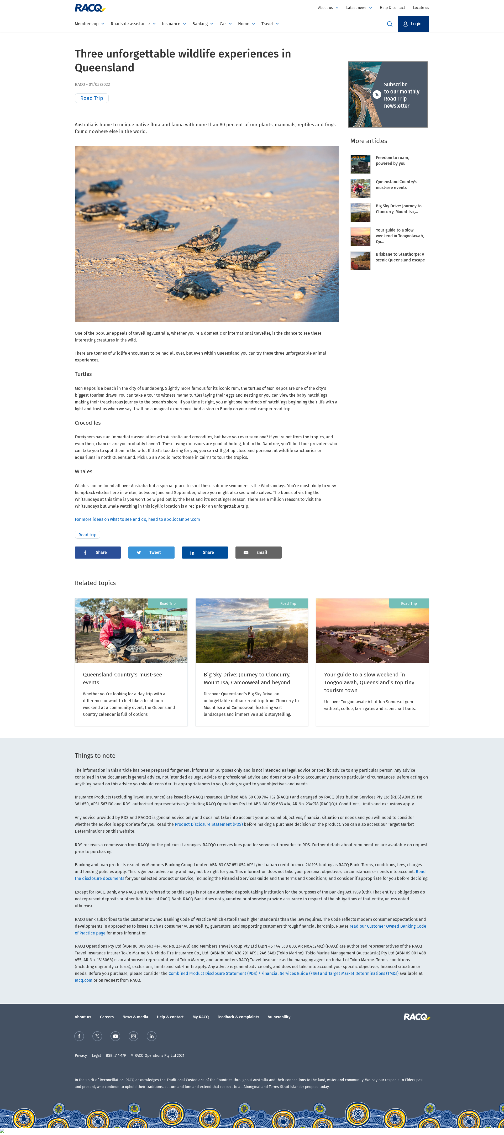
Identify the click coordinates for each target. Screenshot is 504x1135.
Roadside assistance (130, 23)
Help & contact (392, 8)
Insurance (171, 23)
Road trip (87, 534)
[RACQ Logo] (416, 1017)
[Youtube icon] (115, 1037)
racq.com (83, 980)
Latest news (356, 8)
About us (325, 8)
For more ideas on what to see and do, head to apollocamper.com (138, 519)
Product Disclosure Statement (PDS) (209, 824)
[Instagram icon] (133, 1037)
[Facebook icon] (79, 1037)
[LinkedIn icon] (151, 1037)
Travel (267, 23)
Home (243, 23)
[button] (413, 24)
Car (223, 23)
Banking (200, 23)
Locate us (421, 8)
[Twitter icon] (97, 1037)
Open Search (390, 24)
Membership (87, 23)
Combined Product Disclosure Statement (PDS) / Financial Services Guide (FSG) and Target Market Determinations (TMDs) (283, 973)
